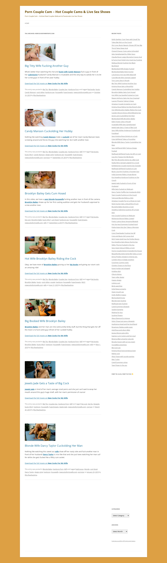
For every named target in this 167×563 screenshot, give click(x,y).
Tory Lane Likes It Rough (120, 80)
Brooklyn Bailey (30, 282)
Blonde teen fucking (119, 301)
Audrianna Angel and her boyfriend (124, 324)
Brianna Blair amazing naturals (123, 339)
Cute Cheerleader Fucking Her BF (123, 233)
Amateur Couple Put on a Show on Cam (126, 201)
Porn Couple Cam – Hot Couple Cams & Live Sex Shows (67, 12)
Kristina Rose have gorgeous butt (124, 351)
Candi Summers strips (120, 362)
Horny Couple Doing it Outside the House (127, 251)
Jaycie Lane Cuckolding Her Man (123, 116)
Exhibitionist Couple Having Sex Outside (126, 166)
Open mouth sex (118, 292)
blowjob (96, 404)
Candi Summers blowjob (120, 306)
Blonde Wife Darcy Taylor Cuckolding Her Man (54, 445)
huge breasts (68, 92)
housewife (59, 92)
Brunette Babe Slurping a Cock (123, 207)
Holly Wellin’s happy (119, 295)
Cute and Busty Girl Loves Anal (123, 236)
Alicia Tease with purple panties (123, 356)
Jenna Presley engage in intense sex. (125, 257)
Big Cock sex (116, 348)
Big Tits (45, 89)
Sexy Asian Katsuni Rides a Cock (123, 248)
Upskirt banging (117, 309)
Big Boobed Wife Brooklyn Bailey (45, 321)
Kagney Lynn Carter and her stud (124, 336)
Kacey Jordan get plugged (121, 268)
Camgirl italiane (131, 541)
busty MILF (29, 155)
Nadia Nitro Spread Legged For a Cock (125, 163)
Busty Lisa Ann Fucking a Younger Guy (125, 171)
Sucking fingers (117, 315)
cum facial (55, 220)
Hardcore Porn (73, 89)
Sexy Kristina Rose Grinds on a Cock (124, 136)
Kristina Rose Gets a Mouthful (122, 86)
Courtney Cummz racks (120, 262)
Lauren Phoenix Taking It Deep (123, 101)
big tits (90, 404)
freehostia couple (116, 541)
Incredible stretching (119, 345)
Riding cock (116, 353)
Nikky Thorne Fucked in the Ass (123, 245)
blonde (86, 469)
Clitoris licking (117, 274)
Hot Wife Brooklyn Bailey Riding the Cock (50, 258)
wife (45, 223)
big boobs (91, 89)
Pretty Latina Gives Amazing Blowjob (125, 221)
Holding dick (116, 271)
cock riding (40, 92)
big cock (28, 220)
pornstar (47, 157)
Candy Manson (30, 92)
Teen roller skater (118, 277)
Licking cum (116, 283)
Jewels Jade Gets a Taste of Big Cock (47, 383)
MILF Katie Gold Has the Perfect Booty (125, 239)
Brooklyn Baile (36, 220)
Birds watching (117, 286)
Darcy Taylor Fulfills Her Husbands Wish (126, 192)
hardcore (59, 282)
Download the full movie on (46, 83)
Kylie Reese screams (119, 289)
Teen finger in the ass (119, 365)
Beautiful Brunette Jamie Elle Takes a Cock (127, 254)
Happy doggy (116, 280)
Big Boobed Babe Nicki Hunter (123, 72)
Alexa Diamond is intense (121, 318)
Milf (81, 152)
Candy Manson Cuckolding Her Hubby (48, 131)
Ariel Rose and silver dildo (121, 330)
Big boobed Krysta (118, 298)
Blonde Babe (53, 89)
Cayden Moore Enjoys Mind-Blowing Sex (126, 113)
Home (27, 23)
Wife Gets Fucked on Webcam (122, 189)
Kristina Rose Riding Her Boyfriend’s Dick (126, 107)
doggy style (49, 155)
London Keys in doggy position (123, 260)
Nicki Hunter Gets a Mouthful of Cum (125, 204)
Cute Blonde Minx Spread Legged (124, 77)
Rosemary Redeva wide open (122, 327)
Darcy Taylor (29, 472)
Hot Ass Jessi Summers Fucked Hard (125, 224)
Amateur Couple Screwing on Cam (124, 104)
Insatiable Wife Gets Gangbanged (124, 124)
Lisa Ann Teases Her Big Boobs (123, 157)
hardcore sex (50, 92)
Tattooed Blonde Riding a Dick (122, 198)
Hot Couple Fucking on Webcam (123, 215)
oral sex (89, 407)
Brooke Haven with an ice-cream (123, 342)
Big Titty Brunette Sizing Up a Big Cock (125, 160)
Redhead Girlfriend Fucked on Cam (124, 168)
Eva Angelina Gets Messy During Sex (125, 242)
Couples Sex (63, 89)
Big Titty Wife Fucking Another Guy (46, 66)
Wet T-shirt (116, 359)
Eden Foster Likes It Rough (121, 122)
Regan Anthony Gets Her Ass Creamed (125, 98)
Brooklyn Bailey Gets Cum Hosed (45, 193)
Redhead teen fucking (119, 304)
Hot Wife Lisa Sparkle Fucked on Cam (125, 95)
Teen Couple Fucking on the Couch (124, 195)
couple (52, 282)
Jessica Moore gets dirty (120, 333)
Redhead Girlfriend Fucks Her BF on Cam (126, 154)
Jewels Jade (63, 407)
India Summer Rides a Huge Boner (124, 174)
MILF (83, 282)
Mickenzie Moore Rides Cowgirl (123, 218)
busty (98, 89)
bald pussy (80, 469)
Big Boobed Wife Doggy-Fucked (123, 69)
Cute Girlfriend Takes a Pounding (123, 139)
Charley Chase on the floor (121, 265)
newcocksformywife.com (83, 92)
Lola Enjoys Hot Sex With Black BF (124, 75)
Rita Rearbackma (39, 95)
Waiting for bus (117, 312)
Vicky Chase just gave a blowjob (123, 321)
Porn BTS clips (124, 541)
